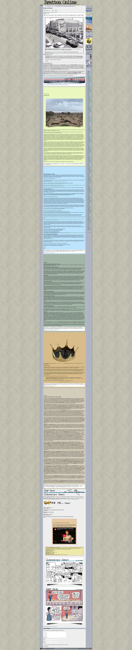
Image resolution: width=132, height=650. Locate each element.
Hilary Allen (54, 373)
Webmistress (55, 12)
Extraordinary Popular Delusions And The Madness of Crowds (55, 370)
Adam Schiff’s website (67, 312)
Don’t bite (71, 380)
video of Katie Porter (54, 321)
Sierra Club (82, 308)
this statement (51, 315)
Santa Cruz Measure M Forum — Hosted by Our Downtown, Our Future (55, 181)
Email (44, 641)
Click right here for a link (60, 363)
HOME (77, 648)
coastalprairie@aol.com (53, 330)
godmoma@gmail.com (64, 554)
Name (44, 639)
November (89, 130)
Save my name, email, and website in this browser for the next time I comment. (56, 644)
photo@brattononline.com (49, 52)
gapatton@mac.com (52, 386)
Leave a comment (54, 626)
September (89, 81)
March (89, 96)
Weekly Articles (48, 626)
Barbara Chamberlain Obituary (48, 238)
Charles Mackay (68, 370)
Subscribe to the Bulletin (64, 547)
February (89, 76)
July (88, 113)
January (89, 77)
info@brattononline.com (70, 648)
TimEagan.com (72, 498)
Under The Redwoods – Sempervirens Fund (78, 232)
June (89, 73)
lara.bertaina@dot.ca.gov (48, 208)
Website (44, 642)
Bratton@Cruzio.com (53, 552)
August (89, 72)
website (77, 306)
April (89, 75)
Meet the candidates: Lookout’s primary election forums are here (54, 183)
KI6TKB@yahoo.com (52, 252)
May (88, 74)
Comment (45, 637)
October (89, 80)
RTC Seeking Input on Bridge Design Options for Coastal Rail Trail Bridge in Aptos (57, 213)
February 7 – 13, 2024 (50, 10)
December (89, 79)
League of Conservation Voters (75, 309)
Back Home (89, 7)
